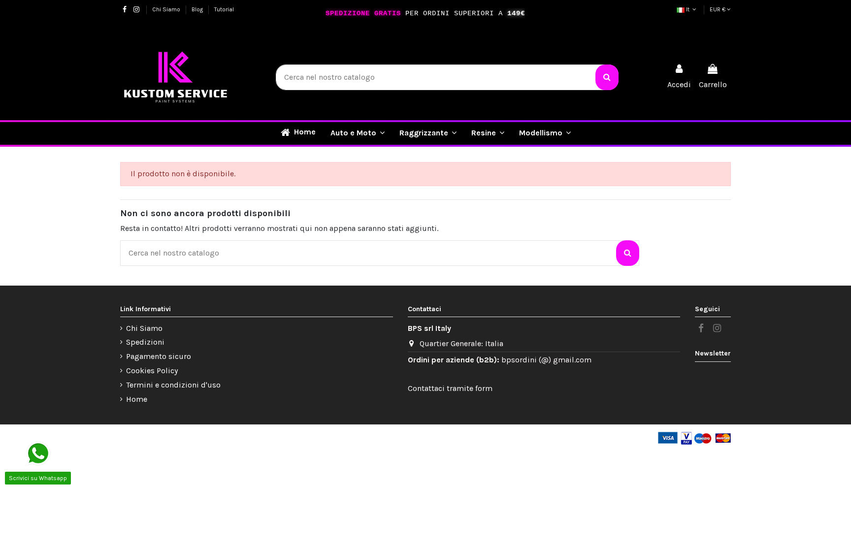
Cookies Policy (152, 370)
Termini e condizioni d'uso (173, 384)
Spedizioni (145, 342)
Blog (198, 9)
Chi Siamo (167, 9)
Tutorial (224, 9)
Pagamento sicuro (158, 356)
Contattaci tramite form (450, 388)
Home (136, 399)
